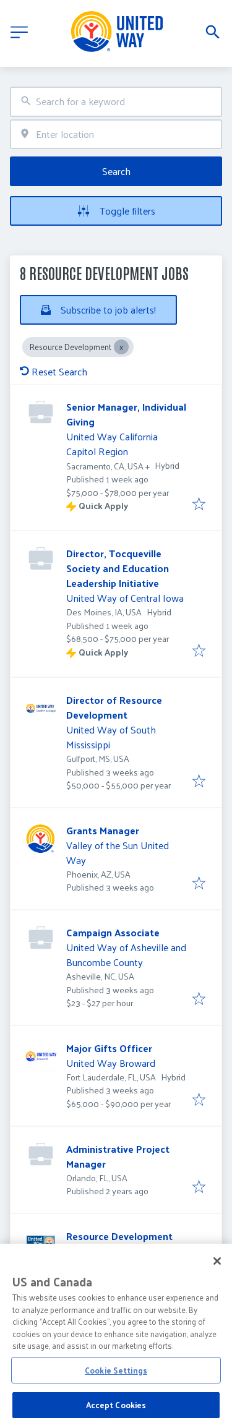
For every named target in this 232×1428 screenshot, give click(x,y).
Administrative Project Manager (118, 1156)
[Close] (217, 1261)
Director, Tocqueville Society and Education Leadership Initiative (117, 568)
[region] (116, 1336)
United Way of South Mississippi (111, 736)
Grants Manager (102, 830)
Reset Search (59, 371)
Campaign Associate (113, 932)
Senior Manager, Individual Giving (126, 414)
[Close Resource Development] (121, 347)
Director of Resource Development (114, 707)
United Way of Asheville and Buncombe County (126, 954)
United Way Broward (110, 1063)
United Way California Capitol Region (112, 443)
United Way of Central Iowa (125, 598)
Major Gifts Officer (109, 1048)
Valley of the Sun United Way (117, 852)
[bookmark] (199, 504)
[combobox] (116, 102)
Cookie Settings (116, 1370)
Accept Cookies (116, 1405)
